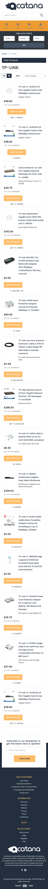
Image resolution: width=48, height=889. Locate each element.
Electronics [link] (24, 793)
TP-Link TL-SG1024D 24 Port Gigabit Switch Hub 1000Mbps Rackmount (30, 130)
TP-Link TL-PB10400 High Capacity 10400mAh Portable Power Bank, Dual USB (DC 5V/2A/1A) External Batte (30, 563)
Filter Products (11, 60)
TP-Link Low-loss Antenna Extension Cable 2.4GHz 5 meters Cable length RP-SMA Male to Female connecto (31, 347)
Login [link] (24, 835)
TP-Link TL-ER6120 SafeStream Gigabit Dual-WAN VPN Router (29, 477)
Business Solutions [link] (24, 784)
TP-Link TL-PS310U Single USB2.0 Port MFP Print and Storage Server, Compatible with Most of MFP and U (30, 650)
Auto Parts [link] (24, 781)
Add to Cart (16, 111)
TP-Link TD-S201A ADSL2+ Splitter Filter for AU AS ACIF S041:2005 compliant (31, 436)
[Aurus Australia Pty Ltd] (24, 6)
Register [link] (24, 838)
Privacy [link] (24, 811)
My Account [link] (24, 832)
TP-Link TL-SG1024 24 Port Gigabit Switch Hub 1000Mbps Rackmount (30, 90)
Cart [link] (24, 841)
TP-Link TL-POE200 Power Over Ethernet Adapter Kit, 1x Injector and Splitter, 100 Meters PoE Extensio (30, 603)
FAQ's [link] (24, 814)
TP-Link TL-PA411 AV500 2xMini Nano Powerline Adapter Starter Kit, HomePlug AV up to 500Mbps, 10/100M (29, 523)
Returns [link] (24, 808)
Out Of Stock (13, 198)
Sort (18, 76)
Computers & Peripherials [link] (24, 790)
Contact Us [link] (24, 817)
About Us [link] (24, 802)
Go (24, 45)
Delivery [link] (24, 805)
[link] (22, 870)
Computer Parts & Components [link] (24, 787)
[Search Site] (41, 15)
